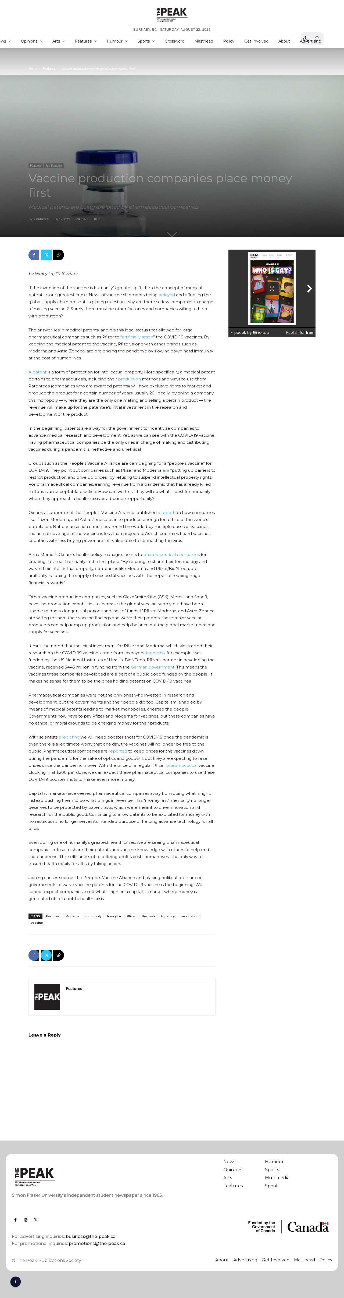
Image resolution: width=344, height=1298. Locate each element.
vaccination (189, 916)
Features (48, 68)
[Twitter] (46, 255)
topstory (168, 916)
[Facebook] (33, 255)
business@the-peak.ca (91, 1236)
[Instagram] (26, 1220)
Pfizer (131, 916)
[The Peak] (172, 14)
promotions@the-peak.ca (97, 1243)
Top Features (54, 165)
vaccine (37, 923)
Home (32, 68)
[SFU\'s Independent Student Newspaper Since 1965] (89, 1176)
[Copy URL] (58, 255)
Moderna (73, 916)
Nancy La (114, 916)
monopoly (93, 916)
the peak (148, 916)
